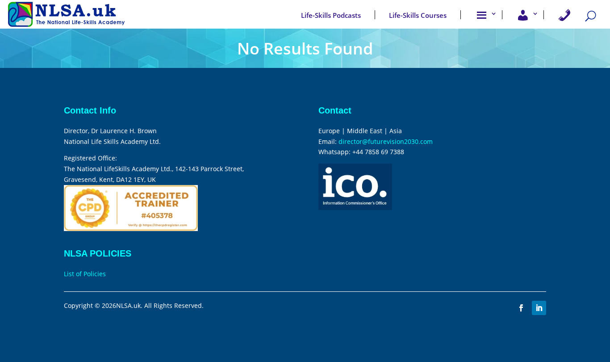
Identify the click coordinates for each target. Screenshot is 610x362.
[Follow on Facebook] (521, 308)
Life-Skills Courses (418, 15)
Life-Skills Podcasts (331, 15)
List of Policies (85, 273)
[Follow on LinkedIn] (539, 308)
